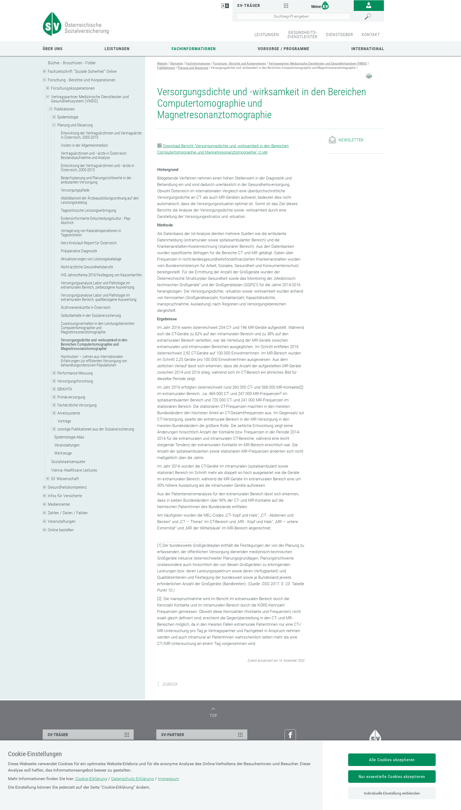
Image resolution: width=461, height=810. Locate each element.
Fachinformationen (194, 48)
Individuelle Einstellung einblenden (392, 793)
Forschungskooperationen (73, 88)
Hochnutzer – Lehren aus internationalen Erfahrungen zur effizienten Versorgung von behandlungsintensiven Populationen (94, 361)
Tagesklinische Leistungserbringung (88, 210)
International (367, 48)
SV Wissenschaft (65, 478)
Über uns (53, 48)
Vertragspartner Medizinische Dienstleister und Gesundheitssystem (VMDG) (90, 98)
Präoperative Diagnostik (79, 251)
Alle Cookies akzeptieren (392, 759)
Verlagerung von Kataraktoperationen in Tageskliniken (91, 232)
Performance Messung (75, 373)
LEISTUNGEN (267, 34)
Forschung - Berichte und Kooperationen (82, 79)
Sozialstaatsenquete (68, 461)
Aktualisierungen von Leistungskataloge (91, 259)
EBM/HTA (64, 389)
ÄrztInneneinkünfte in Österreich (85, 307)
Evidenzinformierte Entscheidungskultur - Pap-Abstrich (96, 220)
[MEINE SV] (323, 5)
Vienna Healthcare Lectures (74, 470)
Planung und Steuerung (75, 125)
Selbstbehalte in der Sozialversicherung (91, 315)
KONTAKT (371, 34)
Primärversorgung (71, 397)
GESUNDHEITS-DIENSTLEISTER (302, 34)
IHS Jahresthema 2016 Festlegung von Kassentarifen (101, 275)
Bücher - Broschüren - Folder (72, 62)
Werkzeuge (63, 453)
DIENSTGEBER (339, 34)
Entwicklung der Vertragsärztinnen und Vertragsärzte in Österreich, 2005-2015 (101, 135)
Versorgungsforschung (75, 381)
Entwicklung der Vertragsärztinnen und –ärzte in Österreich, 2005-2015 (97, 167)
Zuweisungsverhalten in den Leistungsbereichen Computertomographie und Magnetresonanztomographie (97, 327)
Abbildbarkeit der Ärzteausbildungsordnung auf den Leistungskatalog (100, 200)
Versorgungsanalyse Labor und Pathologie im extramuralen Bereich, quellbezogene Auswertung (98, 297)
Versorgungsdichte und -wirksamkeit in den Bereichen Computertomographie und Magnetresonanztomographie (94, 344)
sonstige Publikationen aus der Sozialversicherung (95, 429)
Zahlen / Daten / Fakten (68, 512)
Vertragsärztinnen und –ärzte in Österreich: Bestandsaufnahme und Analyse (94, 155)
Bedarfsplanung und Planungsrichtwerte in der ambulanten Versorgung (96, 180)
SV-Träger (248, 5)
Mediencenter (59, 504)
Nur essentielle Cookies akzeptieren (392, 776)
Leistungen (117, 48)
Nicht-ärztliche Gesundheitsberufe (87, 267)
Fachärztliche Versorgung (77, 405)
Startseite (176, 63)
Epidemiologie (67, 117)
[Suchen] (373, 17)
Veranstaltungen (67, 445)
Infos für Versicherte (65, 495)
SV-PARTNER (172, 734)
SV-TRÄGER (57, 734)
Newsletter (351, 139)
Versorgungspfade (75, 190)
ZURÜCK (170, 684)
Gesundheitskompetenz (67, 487)
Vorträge (64, 421)
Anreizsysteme (68, 413)
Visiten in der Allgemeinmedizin (84, 145)
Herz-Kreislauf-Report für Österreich (89, 243)
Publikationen (64, 109)
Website (162, 63)
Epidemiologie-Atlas (69, 437)
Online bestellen (61, 529)
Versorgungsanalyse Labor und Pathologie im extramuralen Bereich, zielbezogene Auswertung (97, 285)
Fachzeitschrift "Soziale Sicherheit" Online (82, 71)
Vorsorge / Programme (283, 48)
